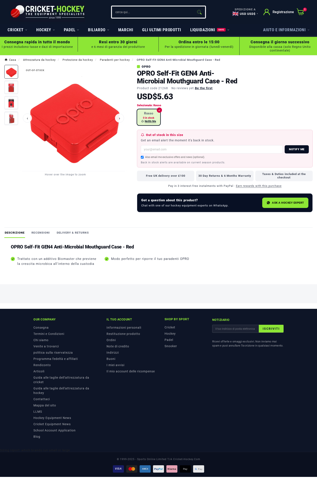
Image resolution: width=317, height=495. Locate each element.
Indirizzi (113, 352)
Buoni (111, 359)
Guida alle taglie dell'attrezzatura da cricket (61, 380)
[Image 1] (11, 72)
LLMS (37, 411)
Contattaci (41, 399)
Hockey (170, 333)
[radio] (148, 117)
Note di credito (118, 346)
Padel (169, 340)
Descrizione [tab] (15, 232)
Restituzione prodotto (123, 334)
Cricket (170, 327)
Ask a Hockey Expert (288, 202)
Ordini (111, 340)
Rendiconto (42, 365)
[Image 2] (11, 87)
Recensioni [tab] (40, 232)
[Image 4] (11, 118)
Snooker (171, 346)
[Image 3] (11, 103)
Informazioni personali (124, 327)
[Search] (199, 12)
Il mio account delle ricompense (131, 371)
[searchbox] (152, 12)
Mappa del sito (44, 405)
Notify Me (296, 149)
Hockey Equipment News (52, 418)
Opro (146, 66)
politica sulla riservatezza (53, 352)
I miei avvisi (115, 365)
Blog (36, 436)
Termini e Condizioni (48, 334)
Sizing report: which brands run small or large (35, 450)
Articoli (38, 371)
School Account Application (54, 430)
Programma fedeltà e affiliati (55, 359)
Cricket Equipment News (52, 424)
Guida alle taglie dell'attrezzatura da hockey (61, 391)
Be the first (204, 88)
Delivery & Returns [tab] (73, 232)
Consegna (41, 327)
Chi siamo (41, 340)
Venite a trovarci (46, 346)
